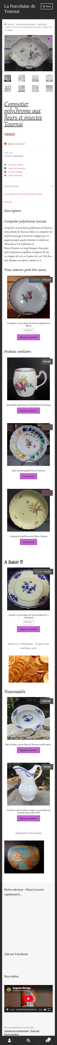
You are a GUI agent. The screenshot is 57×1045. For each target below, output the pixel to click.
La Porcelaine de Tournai (20, 8)
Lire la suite (28, 476)
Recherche (28, 1040)
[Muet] (45, 1009)
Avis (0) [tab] (8, 202)
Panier (44, 1038)
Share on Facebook (17, 168)
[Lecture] (7, 1009)
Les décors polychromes (26, 24)
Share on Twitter (15, 164)
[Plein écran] (49, 1009)
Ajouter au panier (28, 337)
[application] (28, 998)
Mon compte (9, 1040)
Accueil (10, 24)
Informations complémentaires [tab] (23, 194)
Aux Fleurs (42, 24)
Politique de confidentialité (16, 1031)
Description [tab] (11, 186)
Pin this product (15, 172)
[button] (49, 39)
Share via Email (15, 175)
